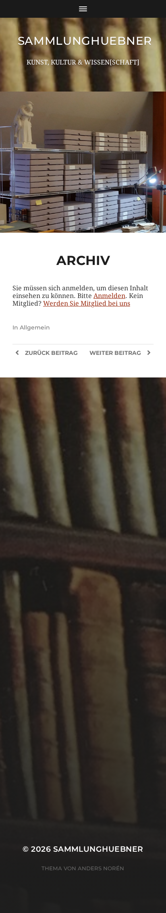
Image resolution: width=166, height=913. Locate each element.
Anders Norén (101, 868)
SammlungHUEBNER (85, 41)
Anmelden (109, 296)
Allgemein (35, 327)
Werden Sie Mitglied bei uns (86, 303)
